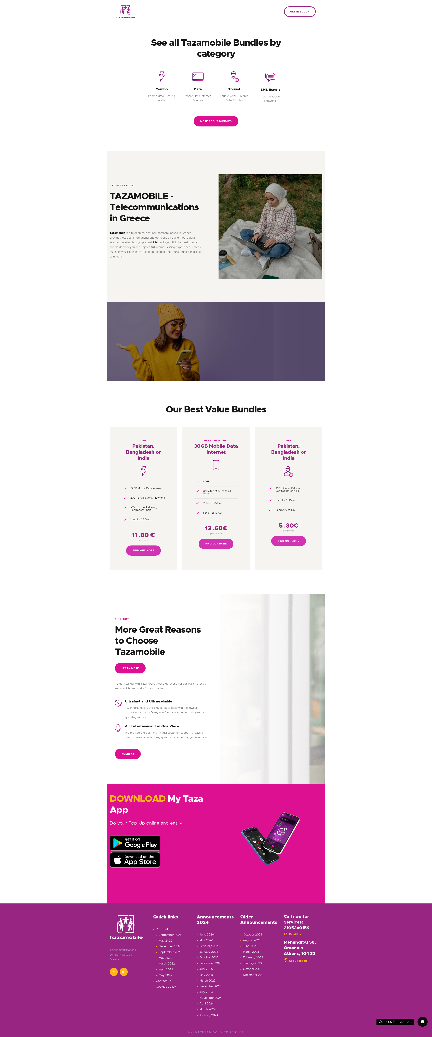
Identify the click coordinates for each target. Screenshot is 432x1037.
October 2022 (252, 969)
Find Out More (143, 550)
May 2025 (165, 940)
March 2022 (167, 963)
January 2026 (208, 952)
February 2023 (253, 957)
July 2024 (206, 992)
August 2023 (252, 940)
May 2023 (165, 958)
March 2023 (251, 952)
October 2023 (252, 934)
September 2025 (170, 935)
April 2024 (206, 1003)
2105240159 (296, 928)
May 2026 (206, 940)
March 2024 (207, 1009)
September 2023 (170, 952)
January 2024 (208, 1015)
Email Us (295, 934)
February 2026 (209, 946)
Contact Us (163, 981)
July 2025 (206, 969)
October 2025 (209, 957)
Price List (162, 929)
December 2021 (253, 975)
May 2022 (165, 975)
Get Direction (298, 961)
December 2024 (170, 946)
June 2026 (206, 934)
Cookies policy (166, 986)
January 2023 (252, 963)
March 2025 (207, 980)
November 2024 (210, 998)
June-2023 (250, 946)
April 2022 (166, 969)
